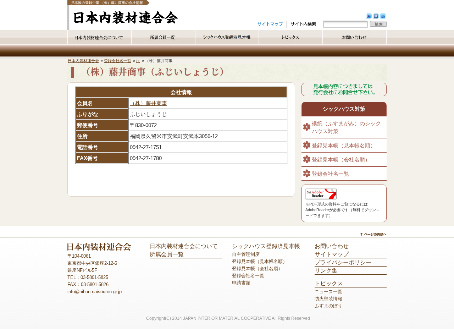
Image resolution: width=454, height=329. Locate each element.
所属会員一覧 (167, 254)
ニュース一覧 (328, 291)
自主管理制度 (246, 254)
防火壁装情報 (328, 298)
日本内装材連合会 (83, 61)
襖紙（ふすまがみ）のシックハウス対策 (346, 127)
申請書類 (241, 282)
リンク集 (326, 271)
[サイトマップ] (270, 24)
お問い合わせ (332, 246)
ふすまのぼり (328, 305)
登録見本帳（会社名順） (341, 160)
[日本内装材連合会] (125, 22)
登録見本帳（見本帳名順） (344, 145)
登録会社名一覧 (117, 61)
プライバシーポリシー (343, 262)
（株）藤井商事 (148, 103)
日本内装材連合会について (184, 246)
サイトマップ (332, 254)
